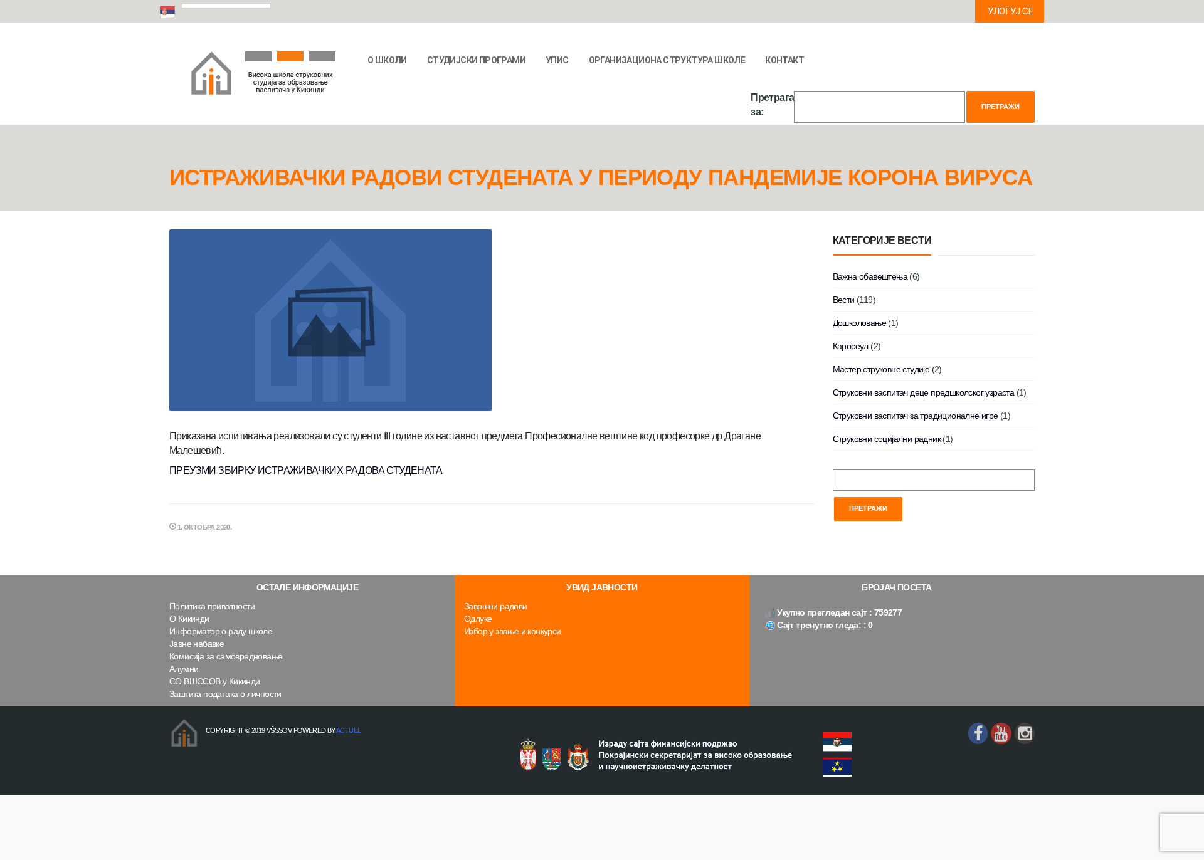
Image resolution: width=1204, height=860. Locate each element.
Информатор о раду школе (220, 631)
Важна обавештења (870, 276)
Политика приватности (212, 606)
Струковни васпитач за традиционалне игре (915, 416)
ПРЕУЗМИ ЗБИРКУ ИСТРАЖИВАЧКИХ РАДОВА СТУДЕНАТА (305, 470)
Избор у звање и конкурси (512, 631)
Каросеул (851, 346)
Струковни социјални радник (887, 439)
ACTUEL (348, 730)
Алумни (183, 669)
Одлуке (478, 619)
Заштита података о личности (225, 694)
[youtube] (1001, 733)
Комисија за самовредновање (225, 656)
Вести (844, 300)
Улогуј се (1010, 11)
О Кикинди (189, 619)
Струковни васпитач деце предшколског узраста (924, 392)
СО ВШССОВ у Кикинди (214, 681)
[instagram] (1025, 733)
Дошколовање (859, 323)
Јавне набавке (196, 644)
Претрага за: (772, 104)
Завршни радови (495, 606)
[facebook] (978, 733)
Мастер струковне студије (881, 369)
